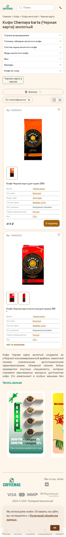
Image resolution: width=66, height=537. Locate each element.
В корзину (52, 223)
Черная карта (39, 189)
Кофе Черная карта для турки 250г (25, 183)
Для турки (37, 198)
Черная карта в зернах (13, 80)
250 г (35, 216)
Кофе (16, 16)
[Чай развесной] (26, 424)
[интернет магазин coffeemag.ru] (8, 8)
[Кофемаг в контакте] (46, 485)
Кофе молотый (30, 16)
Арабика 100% (39, 203)
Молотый (37, 193)
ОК (54, 528)
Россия (36, 212)
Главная (8, 16)
